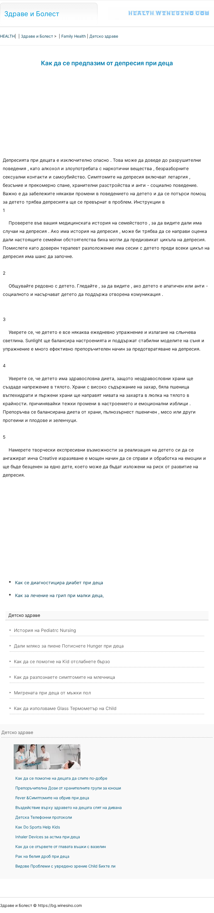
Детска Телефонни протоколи (43, 817)
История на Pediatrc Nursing (45, 630)
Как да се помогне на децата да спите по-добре (61, 778)
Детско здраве (103, 36)
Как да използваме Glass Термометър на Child (65, 708)
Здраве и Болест (31, 14)
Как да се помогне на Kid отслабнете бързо (62, 661)
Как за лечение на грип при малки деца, (59, 595)
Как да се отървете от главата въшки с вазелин (60, 846)
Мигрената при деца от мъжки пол (52, 692)
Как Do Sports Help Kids (37, 827)
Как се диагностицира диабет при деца (59, 582)
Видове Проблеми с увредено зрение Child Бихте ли (65, 866)
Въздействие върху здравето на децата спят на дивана (68, 807)
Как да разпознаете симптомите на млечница (64, 677)
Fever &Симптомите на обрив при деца (52, 797)
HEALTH (7, 36)
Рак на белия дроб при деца (42, 856)
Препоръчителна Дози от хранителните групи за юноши (68, 788)
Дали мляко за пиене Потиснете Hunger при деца (69, 646)
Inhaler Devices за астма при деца (47, 836)
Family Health (73, 36)
